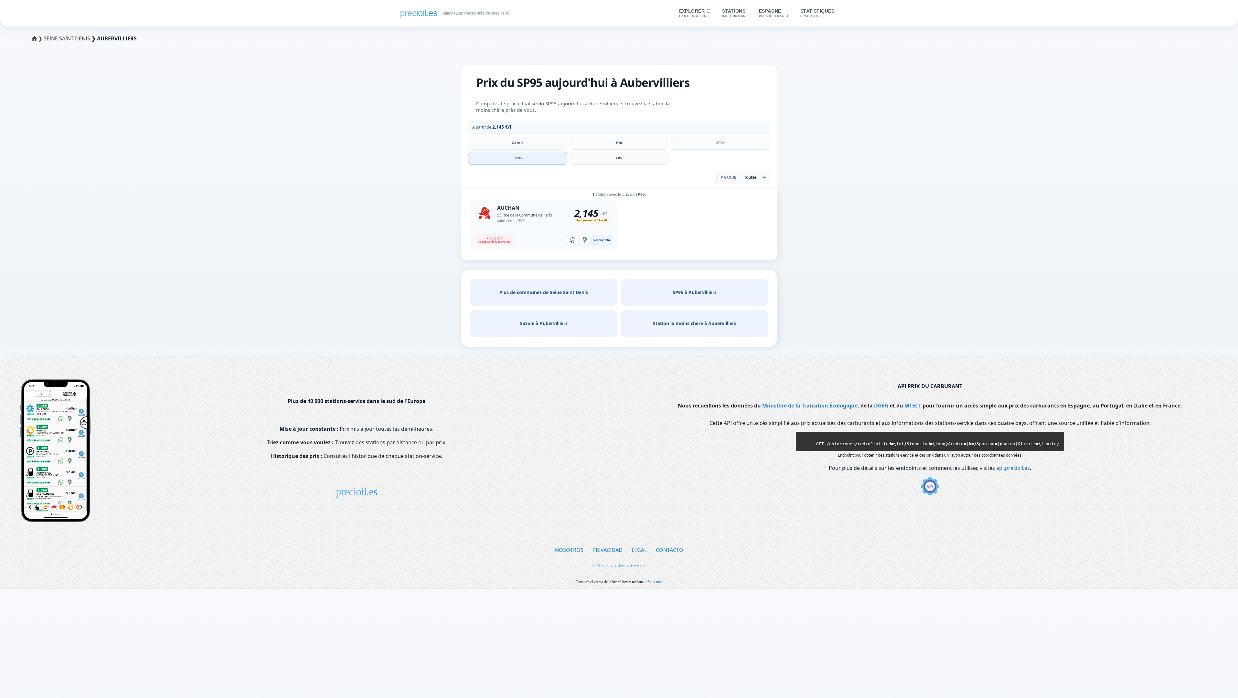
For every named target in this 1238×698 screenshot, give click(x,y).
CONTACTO (669, 550)
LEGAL (639, 550)
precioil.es (356, 492)
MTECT (912, 405)
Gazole (518, 142)
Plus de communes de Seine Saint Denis (543, 292)
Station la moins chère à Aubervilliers (694, 323)
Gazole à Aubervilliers (543, 323)
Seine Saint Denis (67, 38)
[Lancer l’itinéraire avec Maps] (584, 240)
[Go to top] (1219, 682)
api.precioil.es (1013, 467)
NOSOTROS (569, 550)
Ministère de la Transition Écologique (810, 405)
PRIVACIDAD (607, 550)
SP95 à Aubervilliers (695, 292)
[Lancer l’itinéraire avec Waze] (572, 240)
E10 (619, 142)
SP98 (720, 142)
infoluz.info (653, 582)
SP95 (518, 157)
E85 (619, 157)
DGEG (881, 405)
